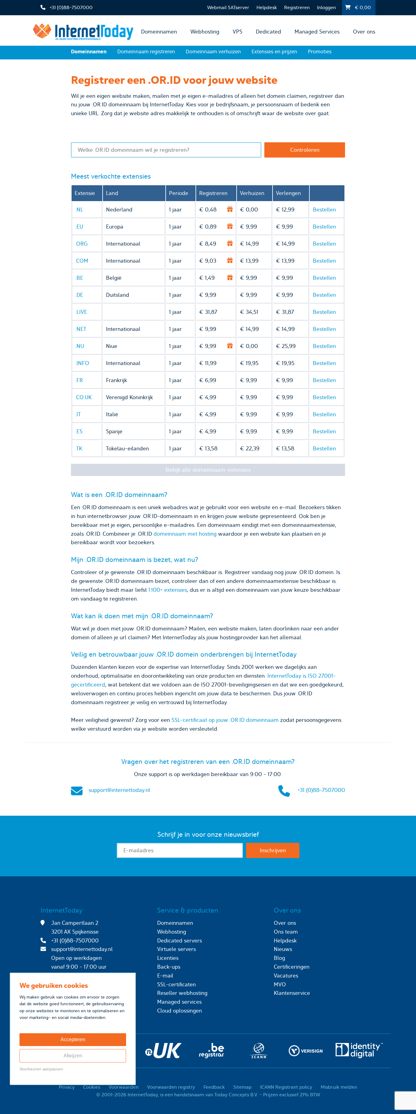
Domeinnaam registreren (146, 51)
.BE (79, 277)
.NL (79, 209)
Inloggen (326, 7)
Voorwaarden (124, 1087)
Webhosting (204, 31)
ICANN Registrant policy (286, 1087)
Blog (279, 957)
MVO (280, 984)
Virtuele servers (176, 949)
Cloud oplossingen (179, 1010)
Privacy (67, 1087)
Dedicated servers (179, 940)
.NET (80, 328)
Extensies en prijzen (274, 51)
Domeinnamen (159, 31)
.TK (78, 448)
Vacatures (286, 975)
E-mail (165, 975)
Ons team (286, 931)
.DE (79, 294)
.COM (81, 260)
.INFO (82, 363)
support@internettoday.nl (119, 789)
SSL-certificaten (176, 984)
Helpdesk (266, 7)
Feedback (214, 1087)
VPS (237, 31)
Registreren (297, 7)
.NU (79, 345)
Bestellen (324, 209)
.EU (79, 226)
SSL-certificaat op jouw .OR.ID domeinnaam (225, 719)
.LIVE (81, 311)
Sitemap (242, 1087)
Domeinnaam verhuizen (213, 51)
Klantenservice (292, 992)
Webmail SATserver (228, 7)
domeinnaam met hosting (185, 533)
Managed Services (317, 31)
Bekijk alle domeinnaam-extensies (208, 469)
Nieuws (283, 949)
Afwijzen (73, 1055)
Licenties (167, 957)
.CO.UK (83, 397)
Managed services (179, 1001)
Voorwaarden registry (171, 1087)
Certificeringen (291, 966)
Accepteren (73, 1039)
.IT (78, 414)
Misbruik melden (339, 1087)
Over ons (364, 31)
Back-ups (168, 966)
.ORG (81, 243)
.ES (79, 431)
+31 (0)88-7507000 (321, 789)
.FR (79, 380)
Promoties (320, 51)
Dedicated (268, 31)
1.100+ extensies (167, 589)
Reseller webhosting (182, 992)
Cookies (91, 1087)
